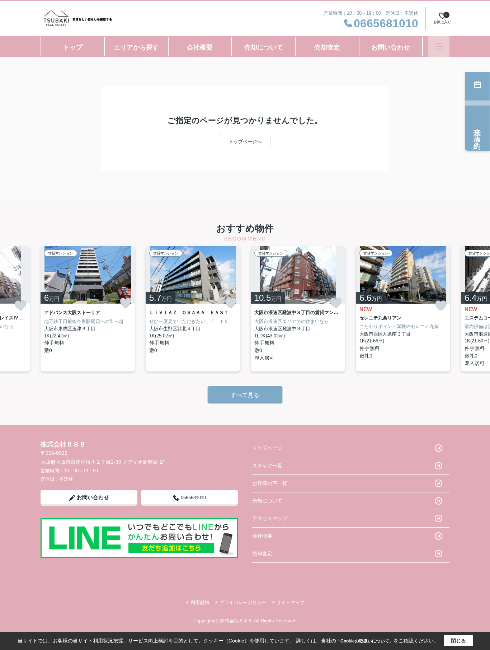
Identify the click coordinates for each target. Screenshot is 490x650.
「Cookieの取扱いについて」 (365, 641)
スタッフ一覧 (267, 465)
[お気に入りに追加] (20, 306)
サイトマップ (291, 602)
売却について (263, 47)
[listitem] (87, 308)
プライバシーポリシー (243, 602)
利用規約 (199, 602)
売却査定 (327, 47)
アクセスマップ (269, 518)
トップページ (267, 448)
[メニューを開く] (439, 46)
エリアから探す (136, 47)
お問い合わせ (390, 47)
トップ (73, 47)
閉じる (458, 641)
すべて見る (245, 395)
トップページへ (245, 141)
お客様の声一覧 (269, 483)
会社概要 (200, 47)
